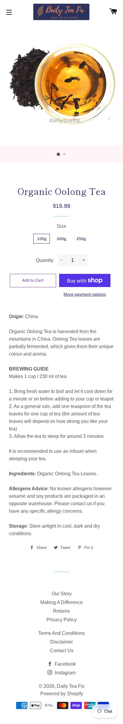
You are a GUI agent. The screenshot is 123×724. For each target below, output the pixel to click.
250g (81, 238)
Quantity (44, 260)
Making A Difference (61, 602)
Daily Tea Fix (70, 686)
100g (41, 238)
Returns (61, 611)
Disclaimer (61, 641)
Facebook (64, 664)
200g (61, 238)
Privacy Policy (62, 619)
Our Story (62, 593)
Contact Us (61, 650)
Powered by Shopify (61, 693)
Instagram (64, 672)
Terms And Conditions (61, 633)
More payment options (85, 294)
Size (61, 226)
